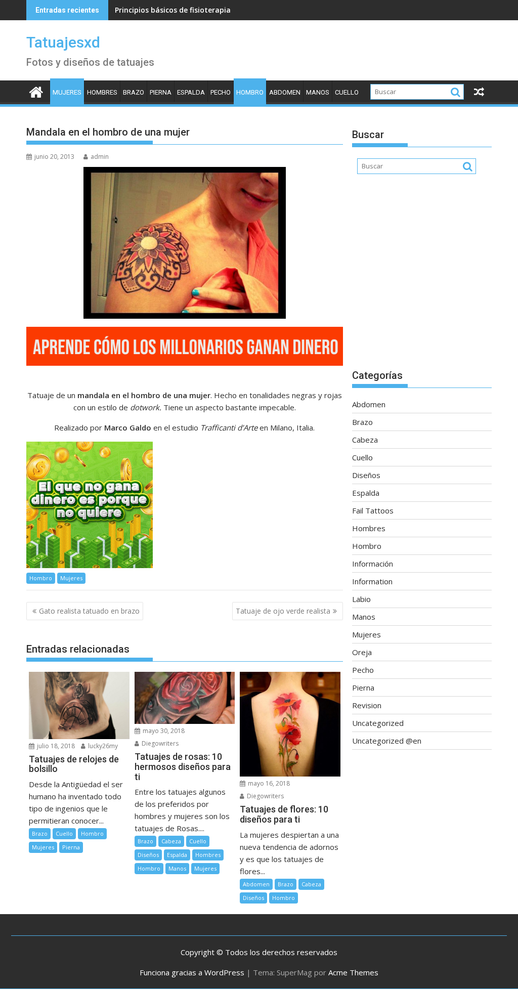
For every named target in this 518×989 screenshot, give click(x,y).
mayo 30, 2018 (163, 730)
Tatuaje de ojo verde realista (283, 611)
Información (372, 563)
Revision (366, 705)
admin (100, 156)
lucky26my (102, 746)
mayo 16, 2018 (268, 783)
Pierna (160, 92)
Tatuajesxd (63, 42)
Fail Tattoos (373, 510)
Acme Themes (353, 972)
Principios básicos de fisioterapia (173, 10)
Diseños (148, 854)
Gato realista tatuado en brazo (89, 611)
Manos (317, 92)
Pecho (220, 92)
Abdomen (284, 92)
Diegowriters (159, 743)
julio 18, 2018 (55, 746)
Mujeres (67, 92)
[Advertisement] (422, 276)
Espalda (191, 92)
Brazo (133, 92)
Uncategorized (378, 723)
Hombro (250, 92)
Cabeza (171, 841)
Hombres (102, 92)
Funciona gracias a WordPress (192, 972)
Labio (361, 599)
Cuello (347, 92)
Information (372, 581)
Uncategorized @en (386, 741)
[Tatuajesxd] (36, 91)
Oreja (362, 652)
